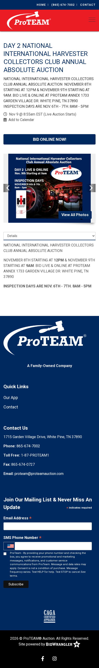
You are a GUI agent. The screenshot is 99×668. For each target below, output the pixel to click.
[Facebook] (43, 659)
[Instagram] (54, 659)
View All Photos (75, 215)
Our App (10, 397)
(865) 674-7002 (63, 4)
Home (41, 4)
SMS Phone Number (22, 538)
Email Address (17, 518)
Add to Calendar (21, 120)
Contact (88, 4)
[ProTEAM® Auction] (29, 20)
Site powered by (32, 644)
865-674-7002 (28, 446)
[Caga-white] (49, 616)
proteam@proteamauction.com (39, 473)
